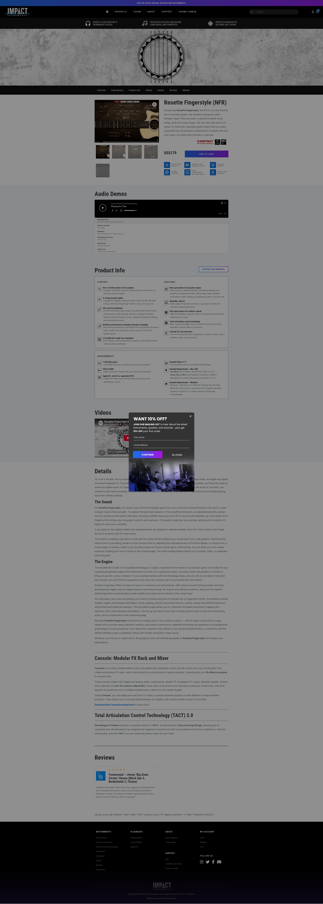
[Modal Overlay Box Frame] (161, 452)
